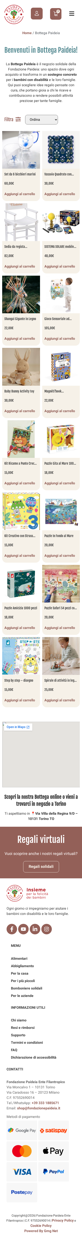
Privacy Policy (63, 1220)
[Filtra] (18, 119)
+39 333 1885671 (45, 1103)
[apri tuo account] (37, 13)
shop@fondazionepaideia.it (38, 1108)
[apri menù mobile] (72, 13)
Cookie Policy (41, 1225)
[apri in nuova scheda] (12, 929)
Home (27, 33)
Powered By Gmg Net (41, 1231)
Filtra (8, 119)
